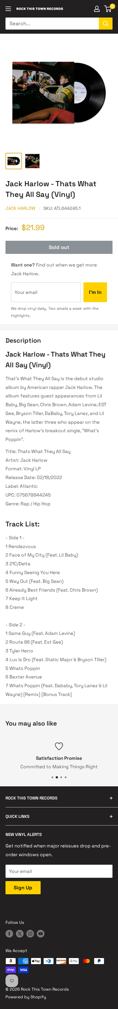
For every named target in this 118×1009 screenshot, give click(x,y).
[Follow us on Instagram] (30, 934)
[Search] (106, 24)
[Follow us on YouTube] (40, 934)
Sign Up (23, 887)
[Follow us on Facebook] (9, 934)
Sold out (59, 247)
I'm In (95, 292)
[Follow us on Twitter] (20, 934)
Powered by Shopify (25, 996)
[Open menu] (8, 9)
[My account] (97, 9)
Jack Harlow (20, 208)
